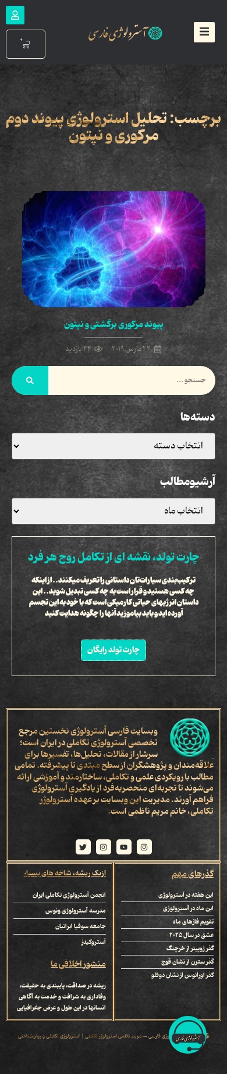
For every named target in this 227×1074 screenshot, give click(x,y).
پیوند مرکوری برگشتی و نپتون (114, 325)
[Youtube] (124, 846)
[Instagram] (144, 846)
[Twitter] (83, 846)
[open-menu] (204, 32)
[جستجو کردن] (30, 380)
